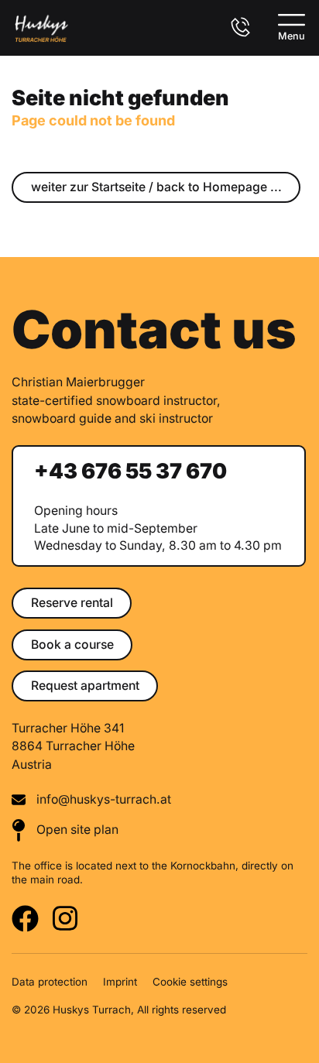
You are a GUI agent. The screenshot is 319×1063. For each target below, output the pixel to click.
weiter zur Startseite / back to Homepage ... (156, 187)
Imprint (120, 982)
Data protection (49, 982)
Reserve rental (72, 602)
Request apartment (85, 685)
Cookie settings (190, 982)
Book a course (72, 644)
